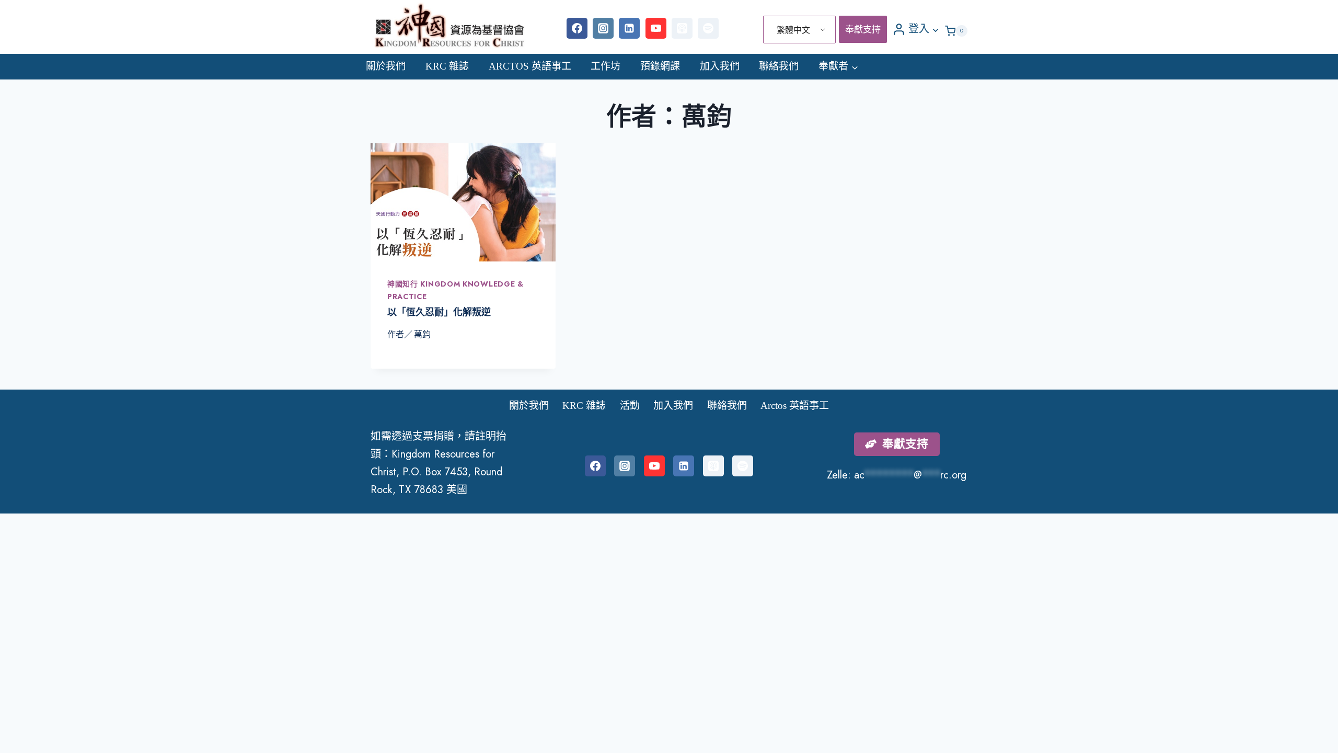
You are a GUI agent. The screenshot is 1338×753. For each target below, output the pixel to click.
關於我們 (386, 66)
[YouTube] (655, 28)
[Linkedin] (629, 28)
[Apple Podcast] (682, 28)
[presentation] (463, 202)
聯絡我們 (779, 66)
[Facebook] (577, 28)
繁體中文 (793, 30)
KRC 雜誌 (447, 66)
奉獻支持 (863, 29)
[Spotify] (708, 28)
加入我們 (720, 66)
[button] (935, 29)
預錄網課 (660, 66)
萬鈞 (422, 334)
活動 (630, 405)
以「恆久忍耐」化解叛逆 (439, 312)
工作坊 (605, 66)
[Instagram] (603, 28)
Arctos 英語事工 (530, 66)
